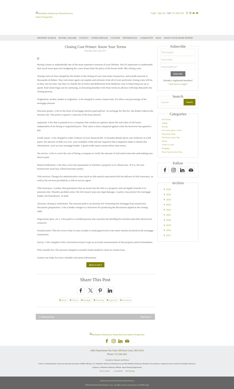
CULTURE (115, 37)
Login (153, 13)
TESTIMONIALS (130, 37)
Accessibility (118, 371)
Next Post (145, 316)
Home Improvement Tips (172, 152)
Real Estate (166, 119)
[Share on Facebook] (80, 290)
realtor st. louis (168, 144)
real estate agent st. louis (172, 130)
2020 (168, 220)
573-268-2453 (178, 13)
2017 (168, 235)
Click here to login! (178, 84)
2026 (168, 189)
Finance (74, 300)
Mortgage (87, 300)
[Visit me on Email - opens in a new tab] (197, 13)
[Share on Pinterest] (100, 290)
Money (64, 300)
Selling (164, 123)
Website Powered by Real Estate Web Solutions (117, 381)
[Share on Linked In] (110, 290)
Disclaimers (132, 385)
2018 (168, 230)
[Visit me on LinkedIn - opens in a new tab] (194, 13)
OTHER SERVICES (99, 37)
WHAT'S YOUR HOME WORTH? (178, 37)
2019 (168, 225)
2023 (168, 204)
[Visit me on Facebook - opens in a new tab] (187, 13)
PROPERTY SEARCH (46, 37)
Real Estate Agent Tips (171, 137)
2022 (168, 209)
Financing (99, 300)
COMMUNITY (146, 37)
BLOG (158, 37)
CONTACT (83, 37)
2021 (168, 214)
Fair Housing (129, 371)
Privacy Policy (105, 371)
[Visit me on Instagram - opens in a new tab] (190, 13)
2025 (168, 194)
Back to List (95, 264)
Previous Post (47, 316)
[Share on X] (90, 290)
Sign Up (161, 13)
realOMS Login (143, 385)
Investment (126, 300)
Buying (165, 126)
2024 (168, 199)
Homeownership (168, 134)
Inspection (112, 300)
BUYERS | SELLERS (67, 37)
